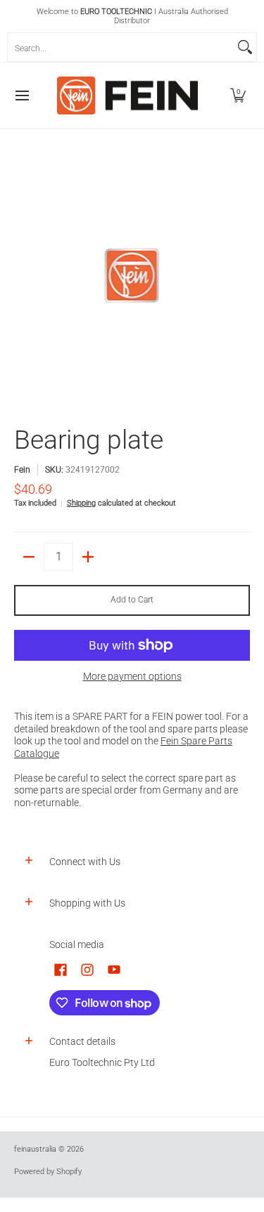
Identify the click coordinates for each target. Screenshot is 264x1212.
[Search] (245, 47)
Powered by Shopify (48, 1171)
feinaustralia (35, 1149)
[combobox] (121, 47)
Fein (22, 470)
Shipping (81, 503)
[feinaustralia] (127, 95)
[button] (238, 95)
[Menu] (21, 95)
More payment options (132, 676)
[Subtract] (29, 557)
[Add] (88, 557)
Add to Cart (132, 600)
